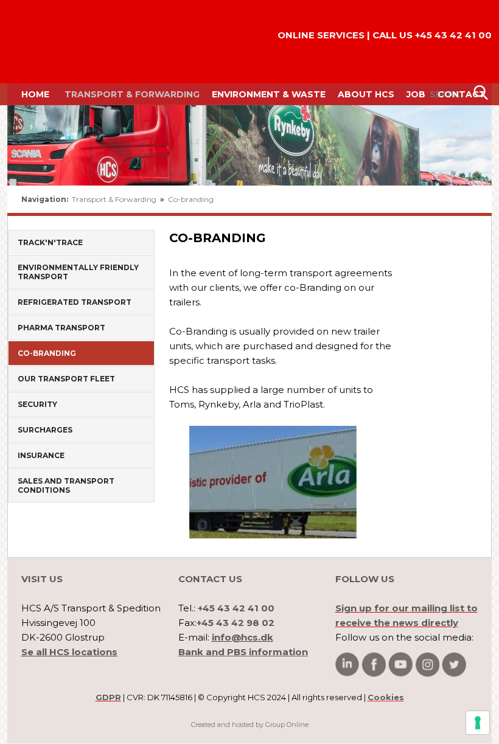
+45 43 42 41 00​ (453, 35)
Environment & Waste (269, 94)
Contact (462, 94)
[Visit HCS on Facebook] (373, 664)
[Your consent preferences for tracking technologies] (477, 722)
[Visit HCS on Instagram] (427, 664)
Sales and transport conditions (66, 485)
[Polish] (470, 199)
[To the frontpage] (42, 41)
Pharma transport (61, 327)
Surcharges (45, 429)
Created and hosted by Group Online (250, 724)
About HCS (366, 94)
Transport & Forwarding (132, 94)
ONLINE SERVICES (321, 35)
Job (416, 94)
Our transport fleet (66, 378)
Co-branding (191, 199)
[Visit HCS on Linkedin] (347, 664)
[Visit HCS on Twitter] (454, 664)
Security (37, 404)
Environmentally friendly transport (78, 272)
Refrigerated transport (74, 302)
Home (35, 94)
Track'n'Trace (50, 242)
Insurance (41, 455)
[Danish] (443, 199)
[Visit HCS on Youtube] (400, 664)
